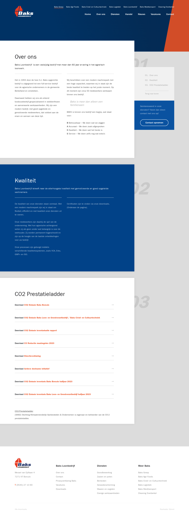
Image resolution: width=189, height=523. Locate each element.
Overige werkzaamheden (108, 493)
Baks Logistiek (115, 7)
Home (88, 14)
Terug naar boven (152, 93)
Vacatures (156, 14)
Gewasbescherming (106, 485)
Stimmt (171, 509)
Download (32, 305)
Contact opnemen (154, 122)
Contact (170, 14)
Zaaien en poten (104, 476)
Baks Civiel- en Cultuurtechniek (94, 7)
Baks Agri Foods (72, 7)
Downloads (61, 489)
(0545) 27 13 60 (24, 485)
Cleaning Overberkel (166, 7)
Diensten (115, 14)
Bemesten (101, 481)
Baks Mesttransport (147, 7)
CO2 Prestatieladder (159, 85)
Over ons (100, 14)
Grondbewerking (104, 472)
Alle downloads (21, 509)
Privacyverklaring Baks (66, 481)
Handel (128, 14)
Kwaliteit (153, 80)
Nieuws (141, 14)
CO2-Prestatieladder (24, 411)
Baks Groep (58, 7)
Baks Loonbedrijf (130, 7)
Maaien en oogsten (106, 489)
